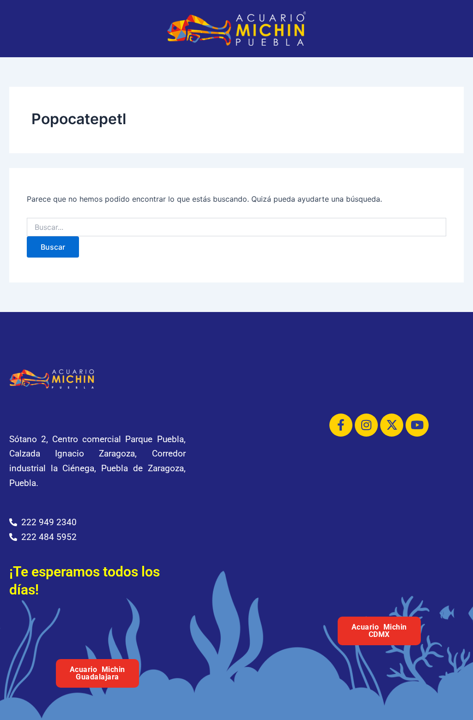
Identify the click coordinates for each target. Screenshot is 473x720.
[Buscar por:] (236, 227)
